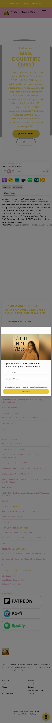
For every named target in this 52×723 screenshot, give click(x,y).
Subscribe (26, 391)
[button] (47, 330)
